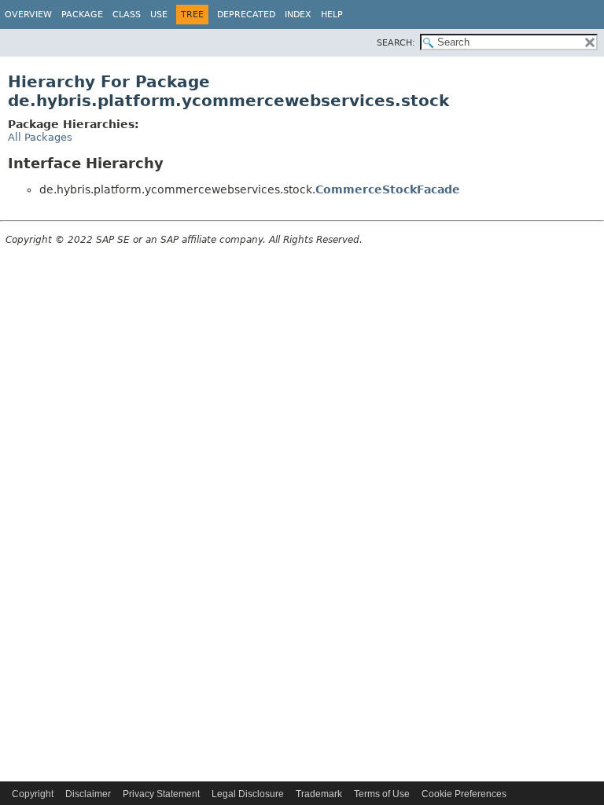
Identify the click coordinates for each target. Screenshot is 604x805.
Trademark (319, 793)
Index (298, 14)
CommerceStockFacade (387, 189)
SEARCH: (396, 43)
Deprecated (246, 14)
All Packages (40, 137)
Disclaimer (88, 793)
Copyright (32, 793)
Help (332, 14)
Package (82, 14)
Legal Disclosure (248, 793)
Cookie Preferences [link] (464, 793)
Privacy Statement (161, 793)
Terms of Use (382, 793)
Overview (28, 14)
